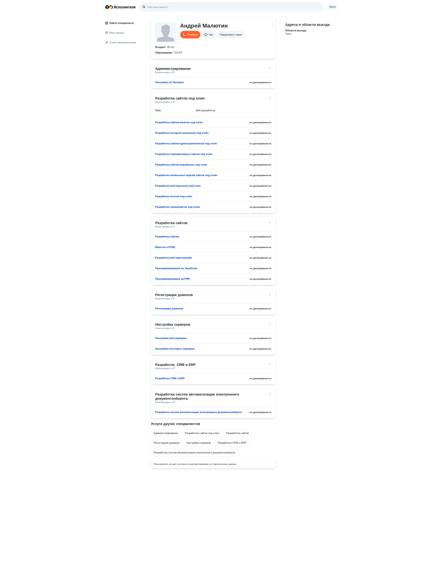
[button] (190, 34)
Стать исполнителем (122, 42)
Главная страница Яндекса (107, 7)
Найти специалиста (121, 22)
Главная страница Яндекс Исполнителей (120, 7)
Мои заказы (116, 32)
